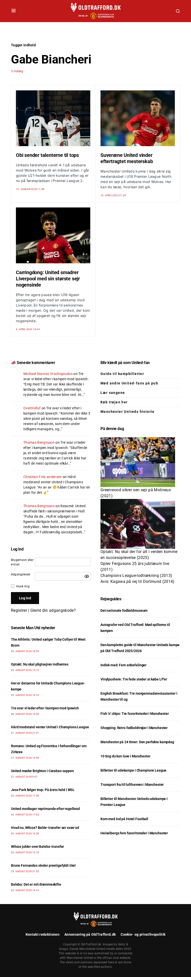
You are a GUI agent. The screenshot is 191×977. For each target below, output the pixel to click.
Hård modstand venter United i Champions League (53, 482)
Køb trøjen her (114, 402)
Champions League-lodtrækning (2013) (136, 575)
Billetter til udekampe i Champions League (133, 770)
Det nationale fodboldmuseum (123, 610)
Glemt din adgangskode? (53, 610)
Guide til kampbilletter (122, 374)
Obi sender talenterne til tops (47, 155)
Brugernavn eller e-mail (22, 562)
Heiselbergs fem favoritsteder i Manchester (134, 833)
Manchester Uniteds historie (127, 412)
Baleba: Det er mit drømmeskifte (36, 884)
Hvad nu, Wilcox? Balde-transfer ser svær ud (45, 828)
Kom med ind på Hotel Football (124, 819)
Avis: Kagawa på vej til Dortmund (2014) (137, 581)
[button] (13, 11)
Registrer (19, 610)
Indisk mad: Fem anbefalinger (123, 665)
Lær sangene (112, 393)
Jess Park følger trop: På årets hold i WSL (43, 790)
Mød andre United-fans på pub (129, 383)
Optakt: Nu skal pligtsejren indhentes (39, 664)
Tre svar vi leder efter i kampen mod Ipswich (45, 708)
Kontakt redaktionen (42, 934)
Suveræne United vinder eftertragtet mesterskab (126, 158)
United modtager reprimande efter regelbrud (45, 809)
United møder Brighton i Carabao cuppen (42, 771)
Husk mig (23, 586)
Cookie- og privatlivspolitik (143, 934)
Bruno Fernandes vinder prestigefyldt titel (43, 865)
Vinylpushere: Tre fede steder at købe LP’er (133, 679)
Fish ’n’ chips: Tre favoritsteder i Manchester (134, 714)
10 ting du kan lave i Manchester (125, 756)
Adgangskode (20, 574)
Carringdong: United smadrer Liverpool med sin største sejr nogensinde (48, 278)
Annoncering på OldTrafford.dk (90, 934)
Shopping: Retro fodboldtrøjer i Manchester (134, 728)
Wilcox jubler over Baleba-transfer (37, 847)
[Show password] (87, 576)
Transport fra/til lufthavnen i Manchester (132, 785)
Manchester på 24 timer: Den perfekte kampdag (137, 742)
